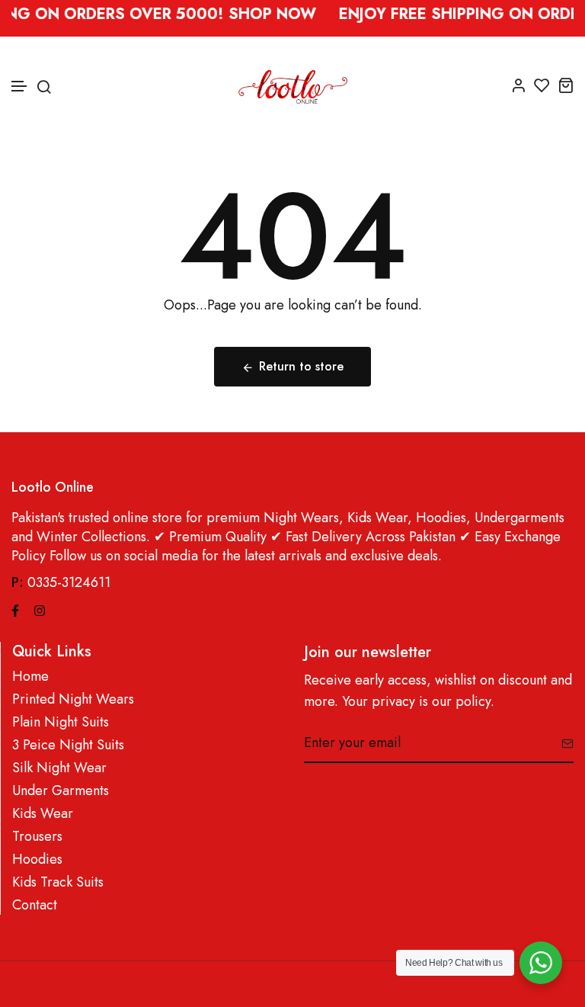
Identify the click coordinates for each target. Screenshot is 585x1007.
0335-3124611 (68, 582)
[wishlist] (542, 85)
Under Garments (60, 790)
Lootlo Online (52, 487)
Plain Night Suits (60, 722)
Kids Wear (42, 813)
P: (17, 582)
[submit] (562, 743)
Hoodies (37, 859)
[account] (518, 85)
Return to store (301, 366)
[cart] (566, 85)
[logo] (293, 85)
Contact (34, 905)
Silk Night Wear (59, 768)
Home (30, 676)
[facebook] (15, 609)
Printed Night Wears (73, 699)
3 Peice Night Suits (68, 745)
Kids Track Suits (58, 882)
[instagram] (39, 609)
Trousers (37, 836)
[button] (19, 86)
